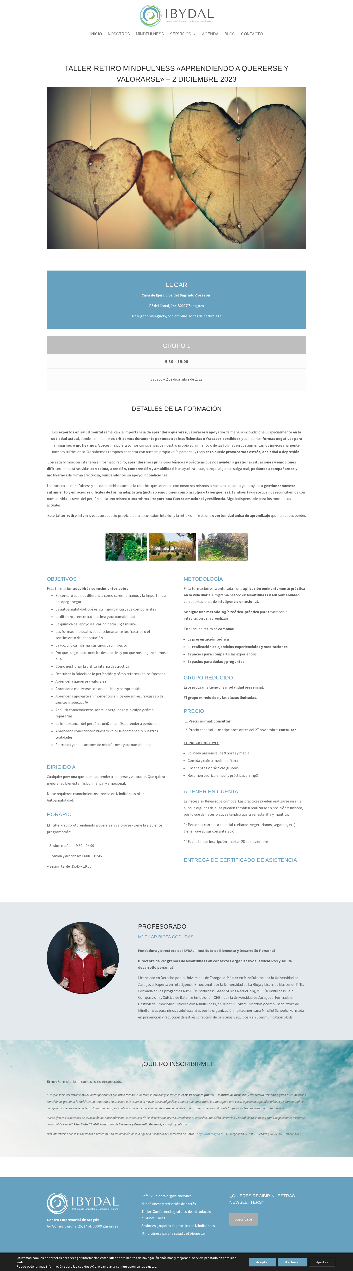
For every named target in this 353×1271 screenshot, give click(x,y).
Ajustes (322, 1262)
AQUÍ (93, 1266)
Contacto (252, 34)
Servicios (180, 34)
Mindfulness (150, 34)
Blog (230, 34)
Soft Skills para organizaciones (166, 1195)
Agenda (210, 34)
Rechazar (292, 1262)
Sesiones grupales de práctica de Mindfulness (178, 1225)
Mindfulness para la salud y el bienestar (173, 1233)
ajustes (151, 1266)
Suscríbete (243, 1219)
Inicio (96, 34)
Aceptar (262, 1262)
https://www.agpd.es (210, 1134)
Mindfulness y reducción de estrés (168, 1203)
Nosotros (119, 34)
